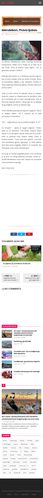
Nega (37, 441)
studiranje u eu (24, 466)
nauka (19, 455)
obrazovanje (28, 455)
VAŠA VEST (25, 494)
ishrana (34, 448)
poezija (13, 458)
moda (5, 455)
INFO (16, 494)
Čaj (10, 473)
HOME (9, 494)
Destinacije (13, 441)
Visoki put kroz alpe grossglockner (32, 279)
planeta (5, 458)
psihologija (6, 462)
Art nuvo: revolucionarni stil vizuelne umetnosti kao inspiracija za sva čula (20, 417)
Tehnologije (7, 444)
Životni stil (17, 473)
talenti (33, 466)
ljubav (15, 21)
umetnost (6, 469)
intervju (26, 448)
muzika (12, 455)
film (20, 448)
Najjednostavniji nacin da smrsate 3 (11, 279)
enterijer (13, 448)
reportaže (33, 462)
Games (22, 441)
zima (4, 473)
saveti (5, 466)
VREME (34, 494)
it (20, 451)
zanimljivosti (24, 469)
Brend (5, 441)
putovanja (16, 462)
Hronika (29, 441)
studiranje (13, 466)
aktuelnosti (24, 444)
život (24, 473)
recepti (24, 462)
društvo (5, 448)
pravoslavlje (34, 458)
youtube (14, 469)
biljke (32, 444)
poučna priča (22, 458)
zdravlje (33, 469)
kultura (26, 451)
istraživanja (14, 451)
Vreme (15, 444)
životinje (32, 473)
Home (7, 21)
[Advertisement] (21, 199)
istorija (5, 451)
